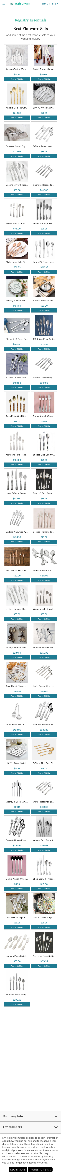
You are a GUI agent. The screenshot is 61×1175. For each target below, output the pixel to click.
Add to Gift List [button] (17, 79)
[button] (17, 62)
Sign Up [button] (46, 3)
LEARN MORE (17, 1169)
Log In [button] (55, 3)
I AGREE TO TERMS (40, 1169)
